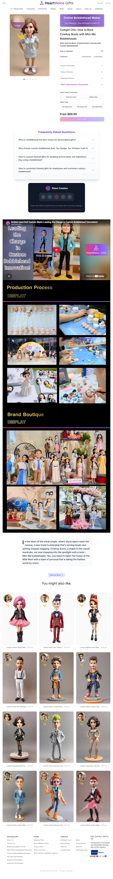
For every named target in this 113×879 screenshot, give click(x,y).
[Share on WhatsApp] (69, 196)
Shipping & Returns (67, 78)
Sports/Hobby (65, 843)
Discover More (55, 575)
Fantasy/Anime (65, 850)
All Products (42, 9)
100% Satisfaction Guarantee (74, 84)
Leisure (78, 9)
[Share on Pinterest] (56, 196)
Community (30, 9)
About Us (10, 840)
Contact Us (11, 843)
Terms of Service (39, 850)
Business (79, 846)
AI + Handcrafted (16, 9)
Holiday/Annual (65, 840)
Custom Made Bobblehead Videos (18, 853)
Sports (70, 9)
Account (100, 3)
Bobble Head (93, 97)
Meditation (99, 9)
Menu (4, 3)
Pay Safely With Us (99, 837)
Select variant (82, 119)
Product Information (67, 66)
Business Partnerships (14, 860)
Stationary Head (71, 97)
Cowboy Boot (98, 56)
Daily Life (88, 9)
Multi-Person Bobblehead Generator (19, 850)
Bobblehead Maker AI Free (16, 846)
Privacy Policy (38, 846)
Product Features (66, 72)
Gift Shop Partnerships (15, 856)
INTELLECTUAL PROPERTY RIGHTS (46, 853)
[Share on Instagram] (63, 196)
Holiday (53, 9)
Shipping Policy (39, 840)
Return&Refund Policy (41, 843)
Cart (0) (108, 3)
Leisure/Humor (86, 56)
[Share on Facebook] (49, 196)
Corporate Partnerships (15, 863)
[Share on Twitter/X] (43, 196)
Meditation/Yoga (81, 850)
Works (61, 9)
